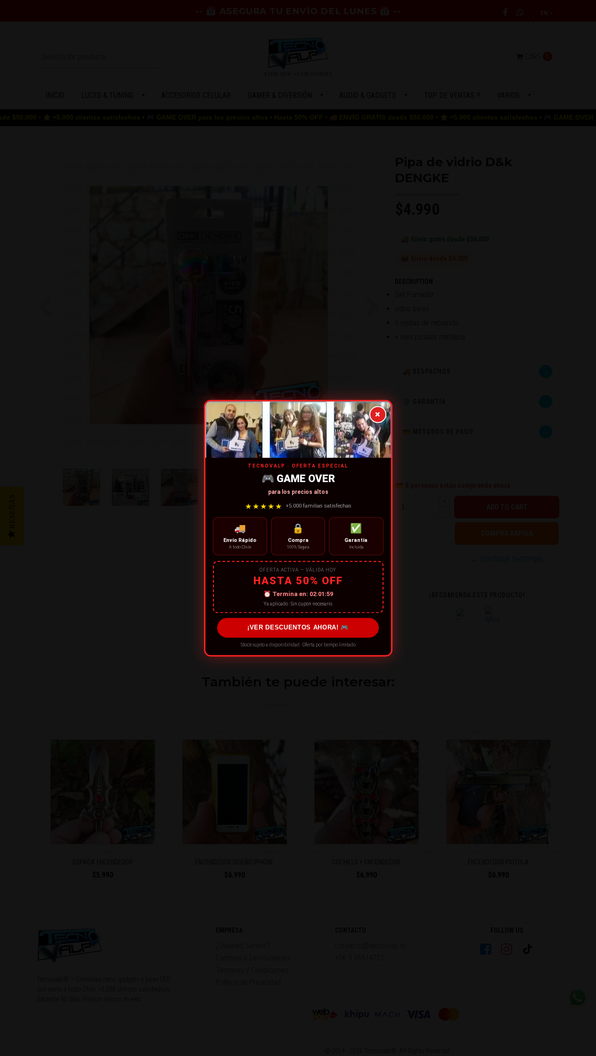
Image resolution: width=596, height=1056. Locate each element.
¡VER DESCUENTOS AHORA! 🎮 (298, 627)
